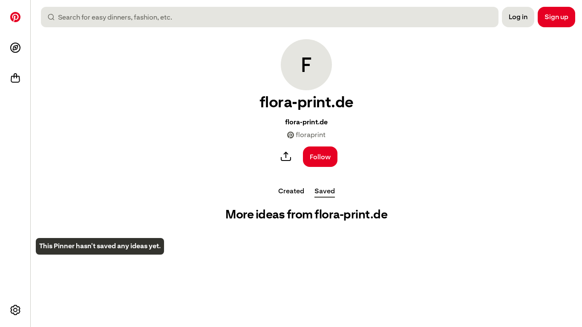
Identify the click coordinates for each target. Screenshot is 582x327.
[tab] (291, 191)
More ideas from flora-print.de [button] (306, 214)
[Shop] (15, 78)
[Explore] (15, 47)
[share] (286, 156)
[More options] (15, 310)
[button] (306, 64)
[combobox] (273, 17)
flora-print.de (306, 122)
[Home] (15, 17)
